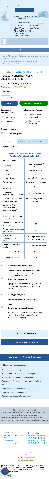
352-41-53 (40, 443)
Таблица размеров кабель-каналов (16, 396)
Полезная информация (15, 365)
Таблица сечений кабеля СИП (14, 392)
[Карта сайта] (24, 4)
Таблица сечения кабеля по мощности (18, 389)
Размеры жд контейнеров (12, 370)
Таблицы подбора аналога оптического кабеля (21, 381)
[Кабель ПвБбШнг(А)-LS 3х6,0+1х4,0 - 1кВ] (24, 72)
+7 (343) (31, 443)
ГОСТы (5, 385)
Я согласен (5, 476)
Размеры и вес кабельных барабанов (17, 377)
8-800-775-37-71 (24, 18)
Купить (9, 103)
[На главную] (18, 4)
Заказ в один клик (33, 103)
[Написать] (31, 4)
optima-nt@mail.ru (20, 33)
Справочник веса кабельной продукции (18, 374)
